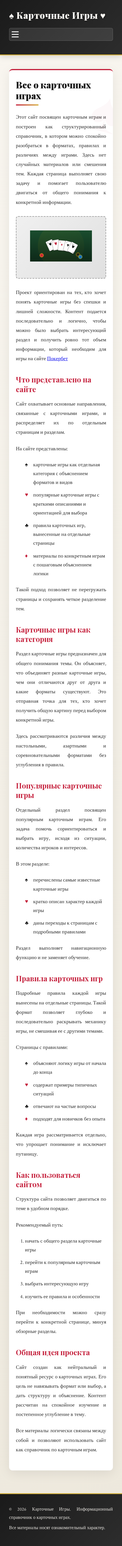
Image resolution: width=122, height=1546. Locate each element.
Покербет (57, 358)
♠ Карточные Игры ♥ (57, 15)
